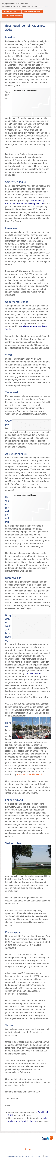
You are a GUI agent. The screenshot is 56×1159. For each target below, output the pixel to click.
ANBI (47, 1156)
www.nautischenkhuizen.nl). (30, 774)
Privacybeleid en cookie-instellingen (20, 1156)
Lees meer (44, 6)
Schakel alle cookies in (12, 11)
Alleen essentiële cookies (13, 16)
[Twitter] (29, 1149)
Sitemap (39, 1156)
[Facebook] (25, 1149)
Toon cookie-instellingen (32, 11)
